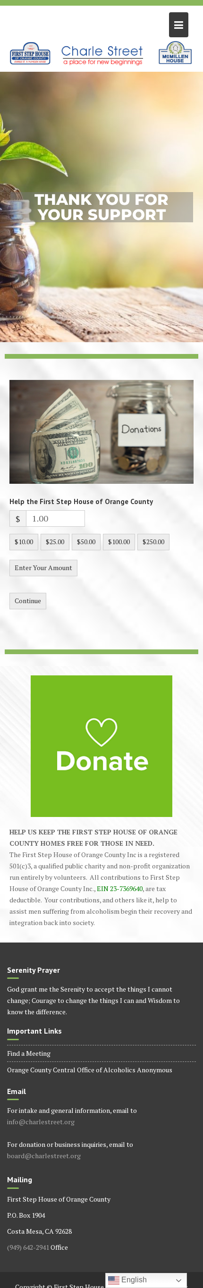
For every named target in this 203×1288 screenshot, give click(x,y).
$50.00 (86, 541)
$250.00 (153, 541)
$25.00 (55, 541)
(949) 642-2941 (28, 1247)
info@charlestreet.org (41, 1121)
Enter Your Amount (43, 567)
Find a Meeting (29, 1053)
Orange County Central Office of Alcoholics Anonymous (89, 1069)
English (133, 1280)
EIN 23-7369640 (120, 888)
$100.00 (119, 541)
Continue (28, 600)
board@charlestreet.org (44, 1155)
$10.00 (24, 541)
